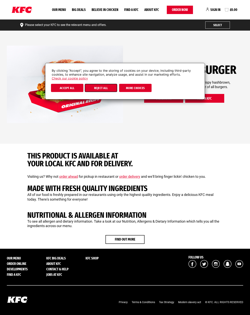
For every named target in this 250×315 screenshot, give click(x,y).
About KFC (151, 10)
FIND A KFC (131, 10)
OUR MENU (59, 10)
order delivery (129, 176)
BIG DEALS (79, 10)
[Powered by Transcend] (51, 97)
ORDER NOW (180, 10)
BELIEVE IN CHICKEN (105, 10)
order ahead (68, 176)
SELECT (217, 25)
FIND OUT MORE (125, 239)
